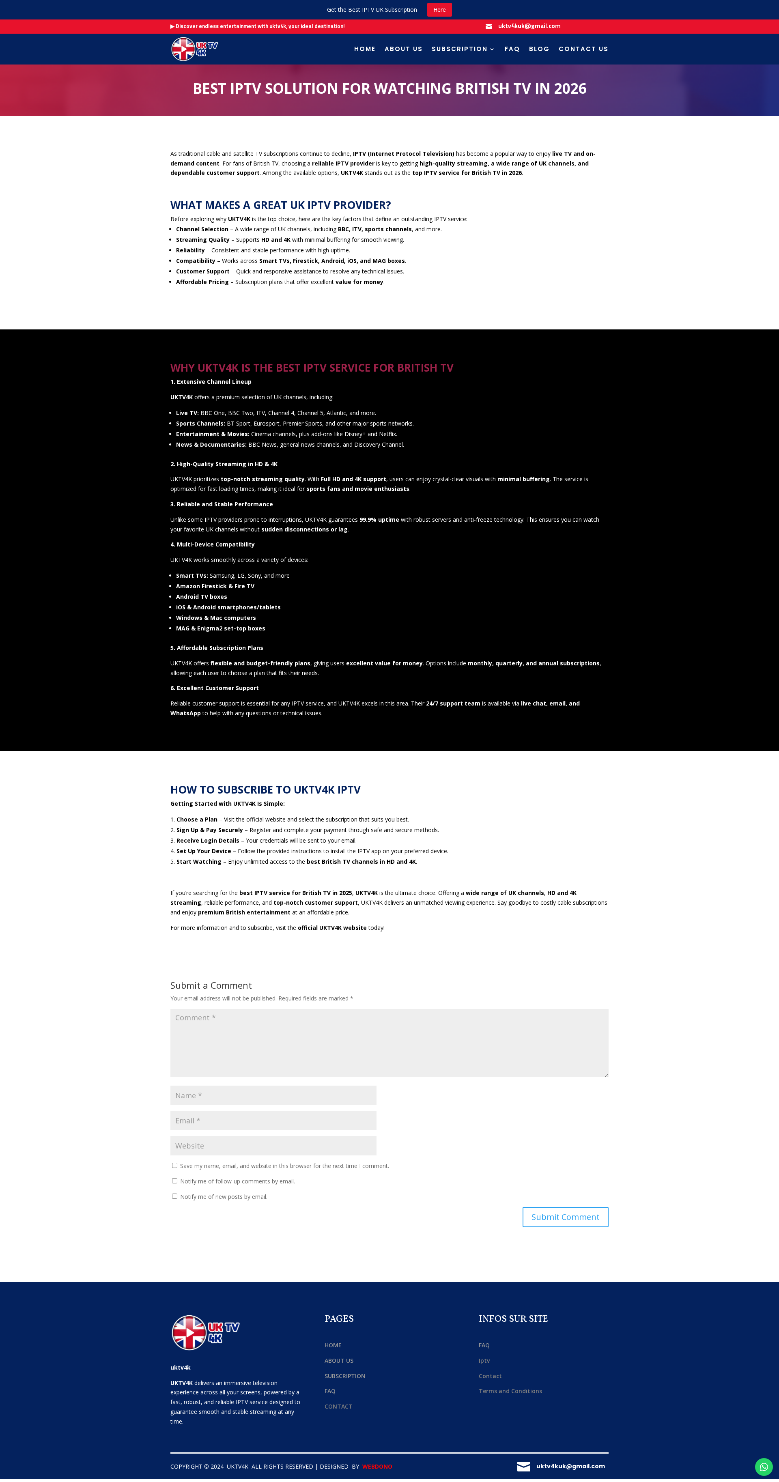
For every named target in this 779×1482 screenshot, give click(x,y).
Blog (539, 49)
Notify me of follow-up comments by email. (237, 1181)
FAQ (512, 49)
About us (404, 49)
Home (365, 49)
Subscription (460, 49)
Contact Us (584, 49)
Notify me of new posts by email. (223, 1196)
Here (439, 9)
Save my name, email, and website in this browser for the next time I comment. (284, 1166)
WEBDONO (377, 1466)
